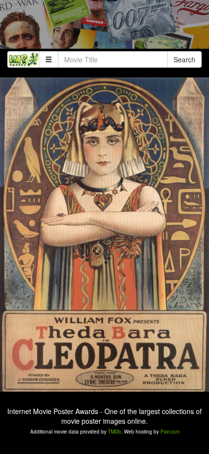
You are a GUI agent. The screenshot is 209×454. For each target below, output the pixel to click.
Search (184, 59)
